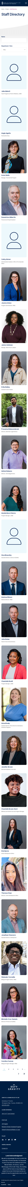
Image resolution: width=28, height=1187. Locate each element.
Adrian (6, 471)
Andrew (6, 597)
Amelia (8, 513)
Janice (7, 345)
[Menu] (26, 3)
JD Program (5, 1123)
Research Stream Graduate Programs (11, 1126)
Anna (5, 723)
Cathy (6, 259)
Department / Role (6, 46)
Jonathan (8, 935)
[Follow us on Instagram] (12, 1139)
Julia (5, 91)
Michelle (9, 1019)
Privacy (9, 1184)
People (7, 9)
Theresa (6, 893)
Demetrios (8, 217)
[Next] (18, 1074)
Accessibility (3, 1184)
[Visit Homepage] (11, 3)
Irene (5, 175)
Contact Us (5, 1148)
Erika (5, 387)
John (5, 639)
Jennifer (7, 767)
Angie (6, 133)
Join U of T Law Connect (8, 1113)
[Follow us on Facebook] (6, 1139)
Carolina (7, 1061)
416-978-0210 (5, 1105)
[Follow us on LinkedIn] (2, 1139)
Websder (8, 977)
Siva (6, 555)
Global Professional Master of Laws (11, 1129)
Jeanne (6, 303)
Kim (5, 851)
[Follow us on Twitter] (9, 1139)
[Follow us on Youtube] (15, 1139)
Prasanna (10, 429)
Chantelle (7, 681)
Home (2, 9)
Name (3, 37)
